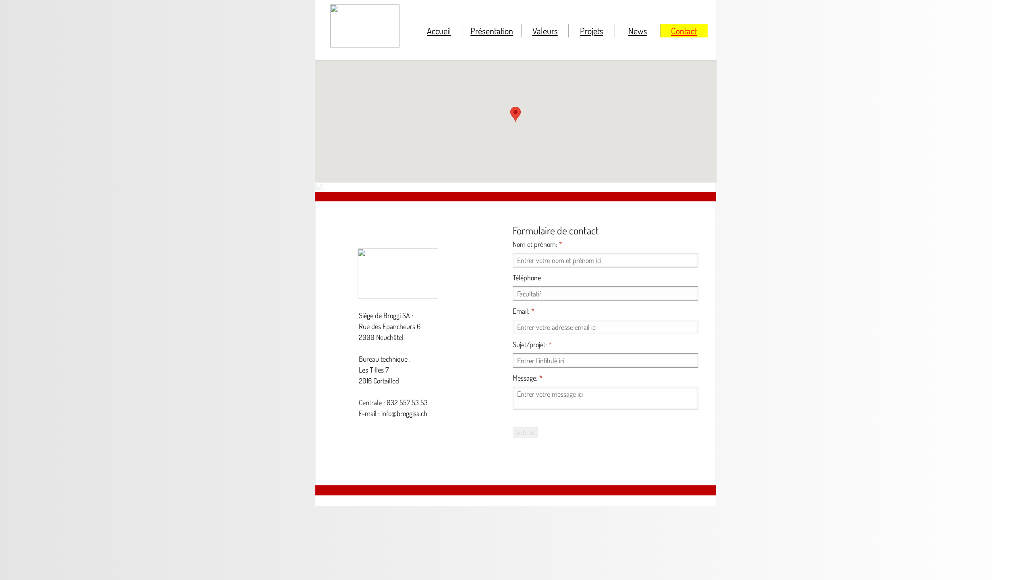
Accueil (439, 30)
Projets (591, 30)
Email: (523, 311)
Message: (527, 377)
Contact (684, 30)
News (637, 30)
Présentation (491, 30)
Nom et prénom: (537, 244)
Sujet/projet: (532, 344)
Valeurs (545, 30)
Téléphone (527, 277)
